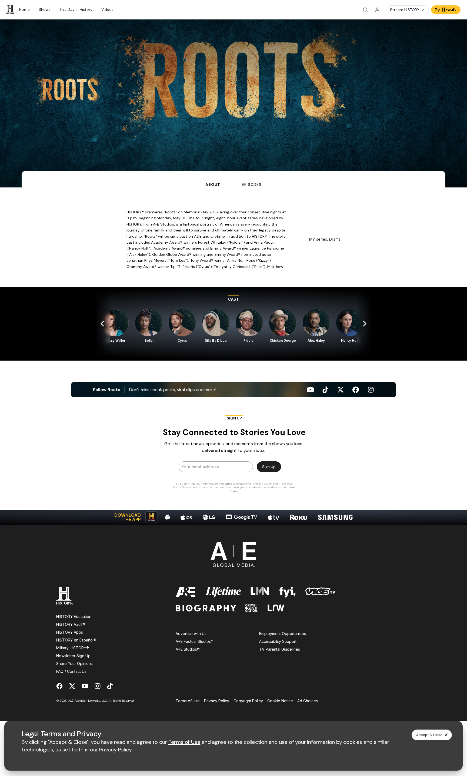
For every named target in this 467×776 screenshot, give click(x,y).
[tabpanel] (233, 356)
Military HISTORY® (72, 648)
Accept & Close (429, 735)
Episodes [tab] (252, 184)
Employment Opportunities (282, 633)
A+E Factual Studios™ (194, 641)
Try (437, 9)
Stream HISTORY (404, 9)
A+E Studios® (188, 649)
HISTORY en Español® (76, 640)
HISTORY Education (73, 616)
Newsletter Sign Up (73, 655)
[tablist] (233, 179)
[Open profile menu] (377, 9)
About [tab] (212, 184)
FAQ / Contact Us (71, 671)
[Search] (365, 9)
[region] (233, 324)
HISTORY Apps (69, 632)
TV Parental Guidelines (279, 649)
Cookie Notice (280, 700)
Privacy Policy (216, 700)
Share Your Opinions (74, 663)
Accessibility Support (277, 641)
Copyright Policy (248, 700)
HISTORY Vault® (70, 624)
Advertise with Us (191, 633)
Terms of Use (188, 700)
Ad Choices (307, 700)
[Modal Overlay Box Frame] (233, 456)
